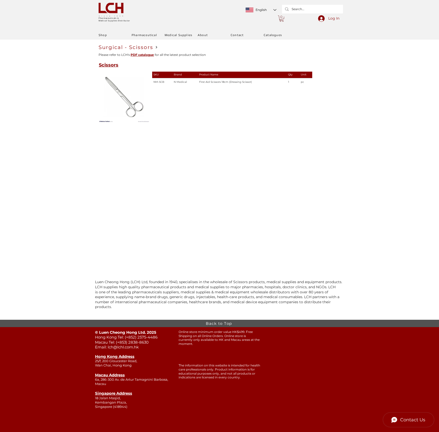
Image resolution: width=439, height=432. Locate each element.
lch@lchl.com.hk (123, 347)
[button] (281, 18)
